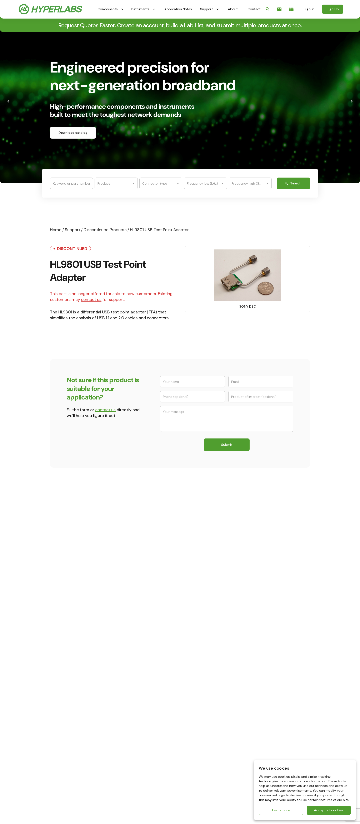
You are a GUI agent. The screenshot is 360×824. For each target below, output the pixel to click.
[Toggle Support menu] (217, 9)
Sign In (309, 9)
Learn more (281, 810)
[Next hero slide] (352, 101)
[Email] (279, 9)
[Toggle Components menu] (122, 9)
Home (55, 229)
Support (206, 9)
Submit (226, 444)
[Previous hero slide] (8, 101)
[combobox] (112, 183)
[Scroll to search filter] (268, 9)
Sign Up (332, 9)
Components (108, 9)
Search (295, 183)
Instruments (140, 9)
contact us (91, 299)
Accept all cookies (328, 810)
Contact (254, 9)
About (233, 9)
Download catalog (73, 132)
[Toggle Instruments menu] (154, 9)
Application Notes (178, 9)
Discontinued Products (105, 229)
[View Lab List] (291, 9)
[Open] (133, 183)
